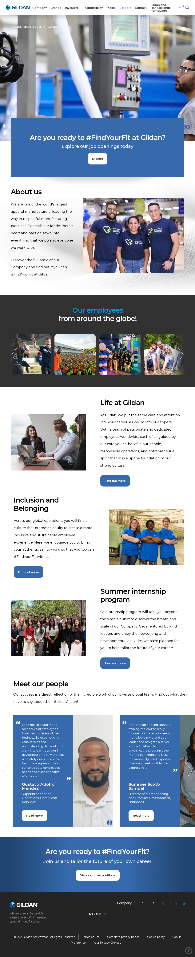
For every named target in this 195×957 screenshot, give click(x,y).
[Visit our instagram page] (183, 903)
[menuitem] (39, 8)
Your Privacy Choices (107, 942)
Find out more (115, 481)
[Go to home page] (18, 9)
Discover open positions (97, 875)
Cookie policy (156, 937)
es (152, 903)
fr (141, 903)
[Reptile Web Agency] (188, 950)
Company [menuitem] (124, 903)
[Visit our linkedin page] (177, 903)
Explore (97, 158)
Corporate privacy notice (123, 937)
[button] (187, 8)
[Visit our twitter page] (163, 903)
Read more (34, 815)
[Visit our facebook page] (170, 903)
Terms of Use (91, 937)
